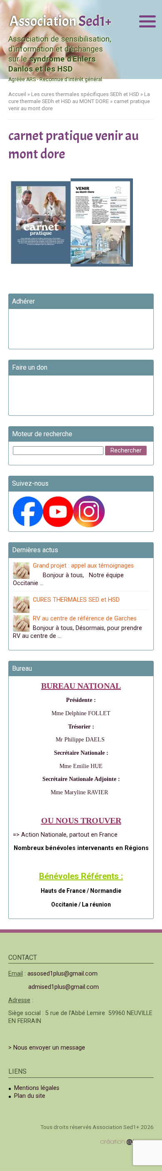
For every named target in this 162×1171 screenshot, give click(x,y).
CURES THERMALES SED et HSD (76, 599)
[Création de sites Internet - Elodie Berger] (127, 1142)
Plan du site (29, 1095)
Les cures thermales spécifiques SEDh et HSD (85, 94)
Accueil (17, 94)
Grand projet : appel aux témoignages (83, 565)
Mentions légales (36, 1088)
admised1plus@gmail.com (63, 987)
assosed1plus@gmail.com (62, 973)
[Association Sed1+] (60, 20)
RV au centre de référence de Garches (85, 618)
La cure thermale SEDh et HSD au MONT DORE (79, 97)
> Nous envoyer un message (46, 1047)
